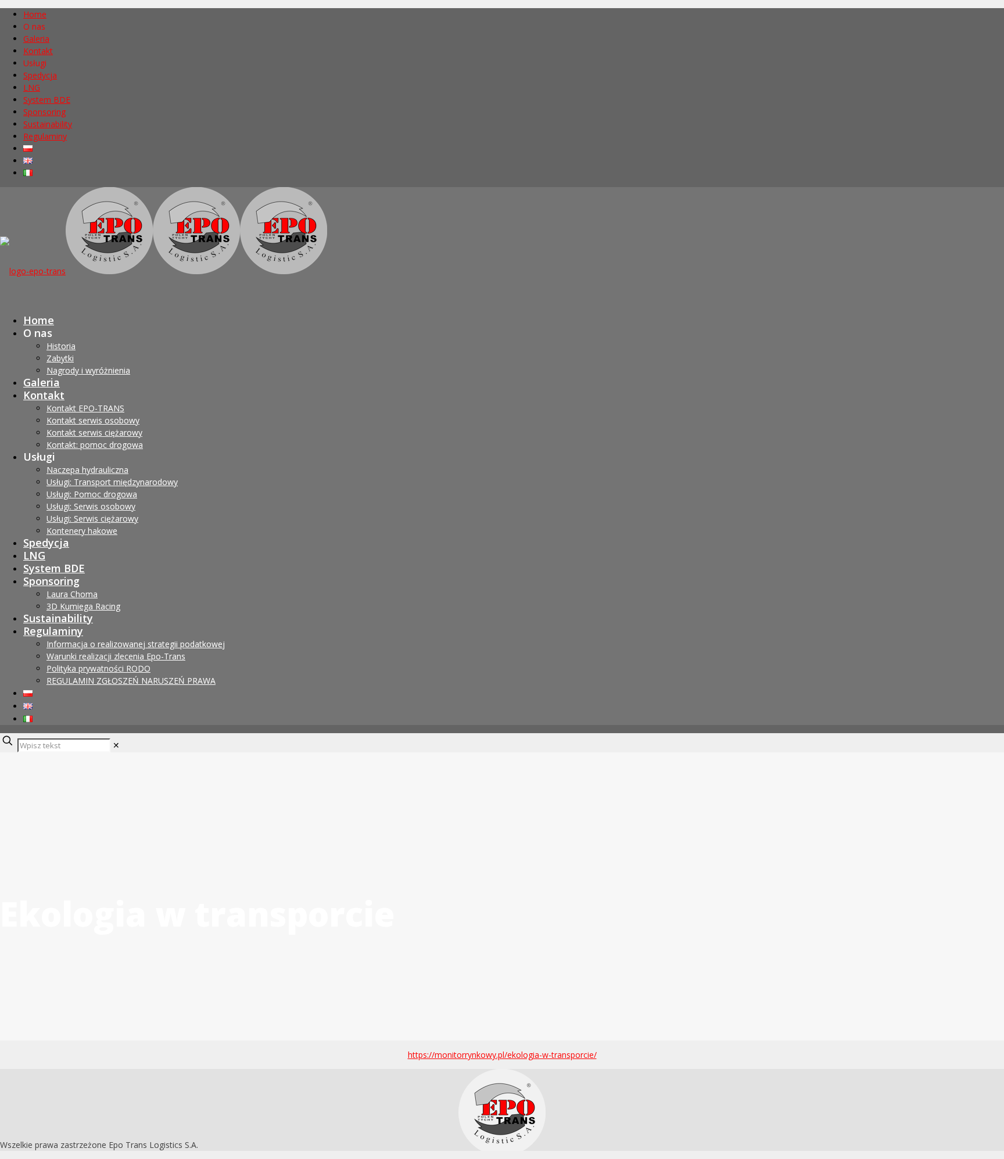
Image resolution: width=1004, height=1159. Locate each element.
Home (34, 14)
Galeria (36, 38)
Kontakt (38, 50)
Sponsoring (44, 111)
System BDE (46, 99)
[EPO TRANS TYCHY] (163, 271)
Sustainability (47, 124)
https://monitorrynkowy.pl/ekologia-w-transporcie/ (502, 1054)
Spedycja (40, 75)
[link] (116, 745)
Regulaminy (45, 136)
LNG (31, 87)
